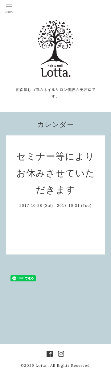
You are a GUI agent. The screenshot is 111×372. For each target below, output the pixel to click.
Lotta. (41, 365)
